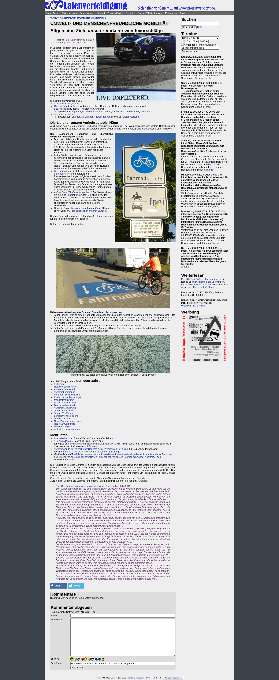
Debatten (130, 13)
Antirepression (69, 13)
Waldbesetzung (131, 116)
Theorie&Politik (115, 13)
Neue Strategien (62, 426)
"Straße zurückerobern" (80, 192)
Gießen (58, 106)
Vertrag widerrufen (173, 678)
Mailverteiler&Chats (203, 287)
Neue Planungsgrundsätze (68, 421)
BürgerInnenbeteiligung (66, 416)
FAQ (148, 678)
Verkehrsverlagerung (65, 408)
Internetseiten (61, 438)
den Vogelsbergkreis (64, 114)
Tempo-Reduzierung (64, 410)
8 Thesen (59, 384)
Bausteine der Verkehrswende (91, 17)
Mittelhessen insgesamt (66, 103)
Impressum (139, 678)
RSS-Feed (156, 678)
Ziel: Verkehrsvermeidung (67, 429)
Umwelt (101, 13)
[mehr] (209, 78)
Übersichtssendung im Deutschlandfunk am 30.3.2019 (93, 443)
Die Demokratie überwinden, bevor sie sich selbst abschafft (203, 283)
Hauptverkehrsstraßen (65, 386)
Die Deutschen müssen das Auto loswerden (83, 486)
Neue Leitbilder (62, 418)
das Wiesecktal (62, 109)
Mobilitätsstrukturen (64, 400)
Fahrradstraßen (62, 173)
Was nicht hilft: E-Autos (193, 305)
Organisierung (87, 13)
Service (183, 13)
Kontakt (131, 678)
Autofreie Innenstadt (64, 389)
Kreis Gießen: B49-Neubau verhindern (201, 279)
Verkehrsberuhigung (64, 392)
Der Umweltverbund (64, 405)
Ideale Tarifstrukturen (65, 402)
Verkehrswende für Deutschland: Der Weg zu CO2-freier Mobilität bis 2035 (92, 449)
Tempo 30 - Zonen (63, 413)
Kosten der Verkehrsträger (67, 397)
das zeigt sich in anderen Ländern (89, 211)
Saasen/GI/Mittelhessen (150, 13)
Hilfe (199, 27)
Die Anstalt (60, 441)
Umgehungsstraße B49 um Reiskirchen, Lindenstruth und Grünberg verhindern (111, 111)
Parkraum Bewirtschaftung (67, 394)
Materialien (171, 13)
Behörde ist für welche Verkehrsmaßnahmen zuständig (90, 451)
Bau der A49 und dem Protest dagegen (92, 116)
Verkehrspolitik (67, 17)
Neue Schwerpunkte (64, 424)
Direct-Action (52, 13)
